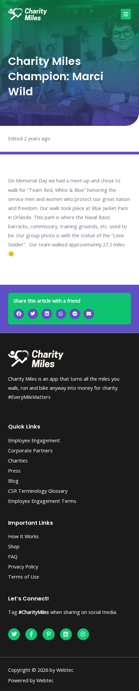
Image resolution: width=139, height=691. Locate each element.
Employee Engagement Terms (42, 500)
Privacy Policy (23, 566)
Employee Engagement (34, 440)
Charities (18, 460)
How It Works (23, 536)
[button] (126, 14)
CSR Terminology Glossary (37, 490)
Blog (13, 480)
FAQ (13, 556)
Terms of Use (23, 576)
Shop (14, 546)
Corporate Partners (30, 450)
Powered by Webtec (31, 680)
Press (14, 470)
